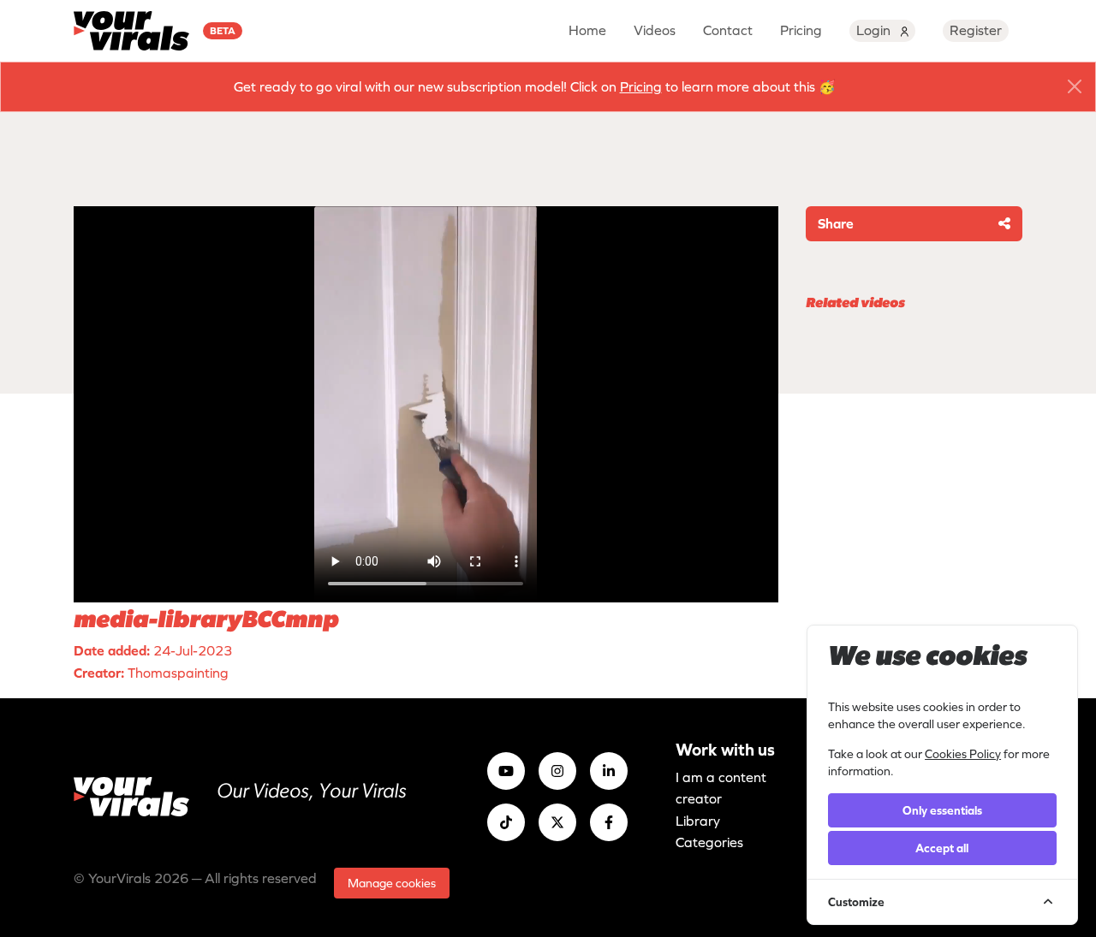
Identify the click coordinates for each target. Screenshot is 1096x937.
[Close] (1074, 86)
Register (976, 30)
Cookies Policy (963, 754)
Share (836, 223)
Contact (728, 30)
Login (875, 30)
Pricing (801, 30)
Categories (709, 842)
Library (698, 820)
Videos (655, 30)
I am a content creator (721, 788)
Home (587, 30)
